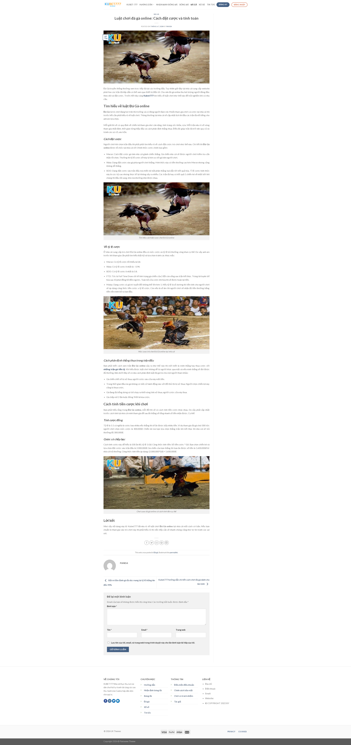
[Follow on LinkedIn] (118, 701)
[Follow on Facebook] (105, 701)
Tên (109, 630)
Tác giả (177, 701)
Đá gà (194, 4)
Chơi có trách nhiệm (183, 696)
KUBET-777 (132, 4)
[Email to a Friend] (156, 542)
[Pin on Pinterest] (161, 542)
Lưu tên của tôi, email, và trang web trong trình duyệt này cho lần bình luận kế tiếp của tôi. (153, 643)
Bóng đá (184, 4)
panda (169, 26)
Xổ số (146, 707)
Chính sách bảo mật (183, 690)
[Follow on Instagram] (109, 701)
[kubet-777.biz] (113, 5)
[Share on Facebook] (146, 542)
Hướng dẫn (145, 4)
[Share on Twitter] (151, 542)
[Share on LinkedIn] (166, 542)
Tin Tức (211, 4)
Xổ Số (202, 4)
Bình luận (112, 606)
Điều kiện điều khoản (184, 684)
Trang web (180, 630)
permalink (174, 552)
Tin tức (147, 712)
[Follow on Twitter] (114, 701)
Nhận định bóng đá (167, 4)
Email (144, 630)
